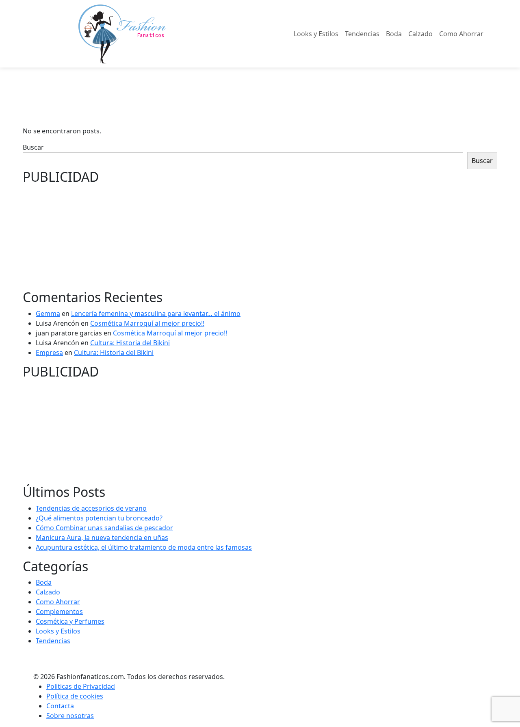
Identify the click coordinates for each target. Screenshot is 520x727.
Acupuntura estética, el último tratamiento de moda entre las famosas (144, 547)
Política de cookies (74, 696)
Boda (394, 33)
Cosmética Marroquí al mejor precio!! (147, 323)
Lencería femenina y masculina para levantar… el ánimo (155, 313)
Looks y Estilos (316, 33)
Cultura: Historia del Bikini (130, 342)
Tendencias (362, 33)
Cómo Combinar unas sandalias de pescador (104, 527)
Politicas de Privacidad (80, 686)
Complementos (59, 611)
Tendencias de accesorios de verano (91, 508)
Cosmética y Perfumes (70, 621)
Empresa (49, 352)
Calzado (420, 33)
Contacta (60, 705)
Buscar (33, 147)
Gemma (48, 313)
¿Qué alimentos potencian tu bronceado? (99, 518)
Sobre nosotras (70, 715)
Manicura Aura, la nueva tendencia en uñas (102, 537)
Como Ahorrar (461, 33)
